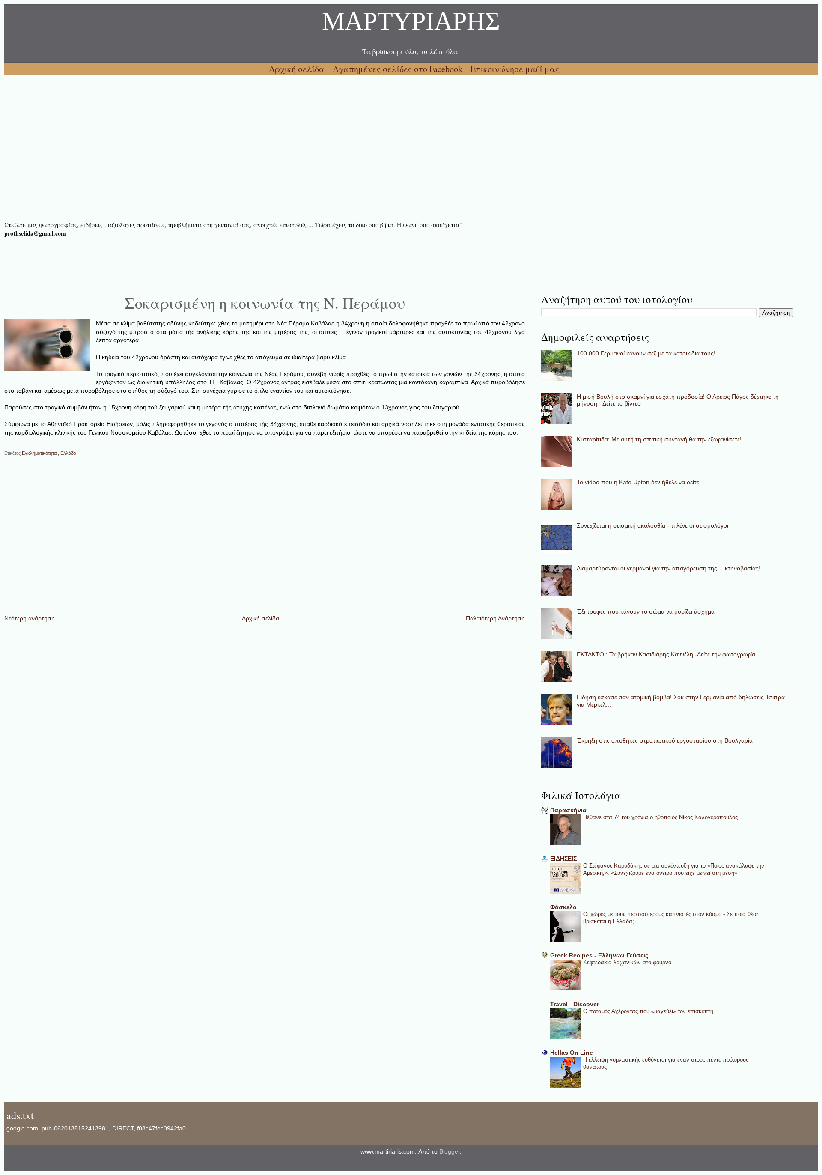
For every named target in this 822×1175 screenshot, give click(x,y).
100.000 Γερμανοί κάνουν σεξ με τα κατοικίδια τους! (646, 353)
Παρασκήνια (568, 810)
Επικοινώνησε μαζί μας (515, 69)
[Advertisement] (261, 148)
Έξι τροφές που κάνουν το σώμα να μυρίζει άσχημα (646, 611)
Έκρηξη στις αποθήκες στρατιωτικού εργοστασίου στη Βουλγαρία (665, 740)
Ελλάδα (68, 453)
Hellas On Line (571, 1052)
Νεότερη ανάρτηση (29, 618)
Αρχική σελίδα (298, 69)
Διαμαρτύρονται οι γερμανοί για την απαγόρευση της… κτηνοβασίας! (668, 568)
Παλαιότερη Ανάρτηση (495, 618)
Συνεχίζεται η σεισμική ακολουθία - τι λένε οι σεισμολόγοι (652, 525)
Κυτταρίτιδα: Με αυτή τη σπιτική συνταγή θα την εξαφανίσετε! (659, 439)
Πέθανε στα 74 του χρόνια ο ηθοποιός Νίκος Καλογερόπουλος (660, 817)
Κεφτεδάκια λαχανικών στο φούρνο (627, 962)
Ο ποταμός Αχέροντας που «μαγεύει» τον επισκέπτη (648, 1011)
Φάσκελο (563, 907)
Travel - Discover (574, 1004)
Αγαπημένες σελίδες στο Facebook (399, 69)
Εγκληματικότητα (40, 453)
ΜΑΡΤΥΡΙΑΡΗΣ (411, 23)
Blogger (449, 1151)
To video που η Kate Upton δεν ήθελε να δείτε (638, 482)
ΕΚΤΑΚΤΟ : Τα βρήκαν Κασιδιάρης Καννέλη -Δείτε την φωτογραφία (666, 654)
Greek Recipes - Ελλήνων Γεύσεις (599, 955)
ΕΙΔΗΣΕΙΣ (563, 858)
